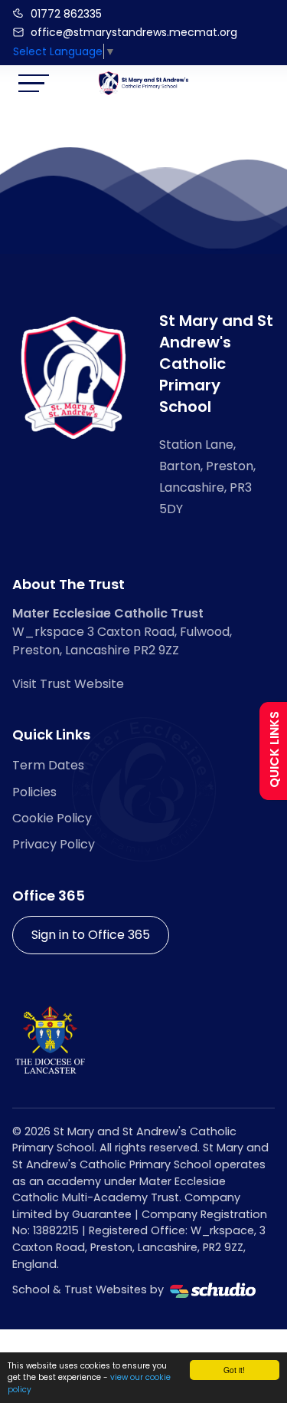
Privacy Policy (53, 844)
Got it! (234, 1369)
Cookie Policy (52, 818)
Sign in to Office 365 (90, 935)
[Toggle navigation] (33, 83)
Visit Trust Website (68, 684)
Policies (34, 792)
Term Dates (48, 765)
